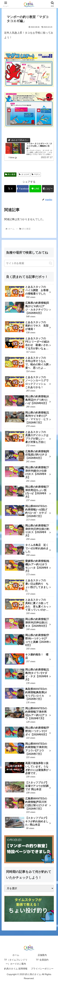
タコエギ (25, 174)
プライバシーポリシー (42, 968)
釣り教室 (11, 174)
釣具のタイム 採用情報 (15, 968)
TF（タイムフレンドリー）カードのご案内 (15, 961)
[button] (48, 188)
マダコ (37, 174)
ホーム (15, 955)
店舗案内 (42, 955)
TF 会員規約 (42, 959)
